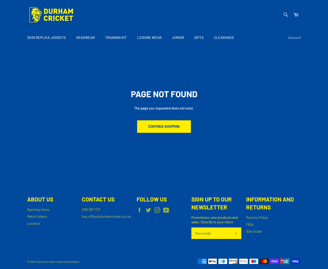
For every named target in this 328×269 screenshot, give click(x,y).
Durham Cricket (46, 261)
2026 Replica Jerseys (46, 37)
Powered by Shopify (67, 261)
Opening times (38, 210)
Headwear (85, 37)
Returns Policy (257, 217)
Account (294, 38)
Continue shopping (164, 126)
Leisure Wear (149, 37)
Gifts (199, 37)
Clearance (224, 37)
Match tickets (37, 216)
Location (33, 223)
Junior (178, 37)
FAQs (250, 224)
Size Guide (254, 231)
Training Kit (116, 37)
